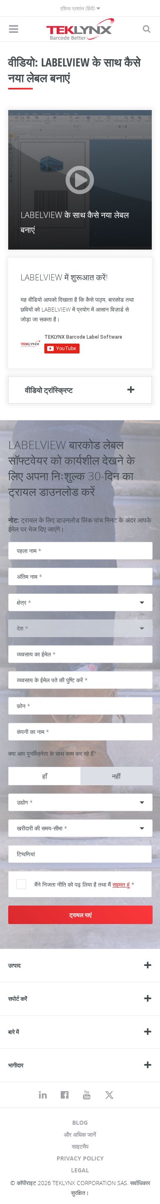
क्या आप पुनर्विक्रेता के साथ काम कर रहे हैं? (52, 753)
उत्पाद (14, 965)
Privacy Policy (80, 1158)
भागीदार (15, 1065)
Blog (80, 1122)
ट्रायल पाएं (80, 915)
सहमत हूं (121, 884)
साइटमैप (80, 1146)
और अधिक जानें (80, 1134)
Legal (80, 1170)
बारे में (13, 1032)
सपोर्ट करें (17, 998)
